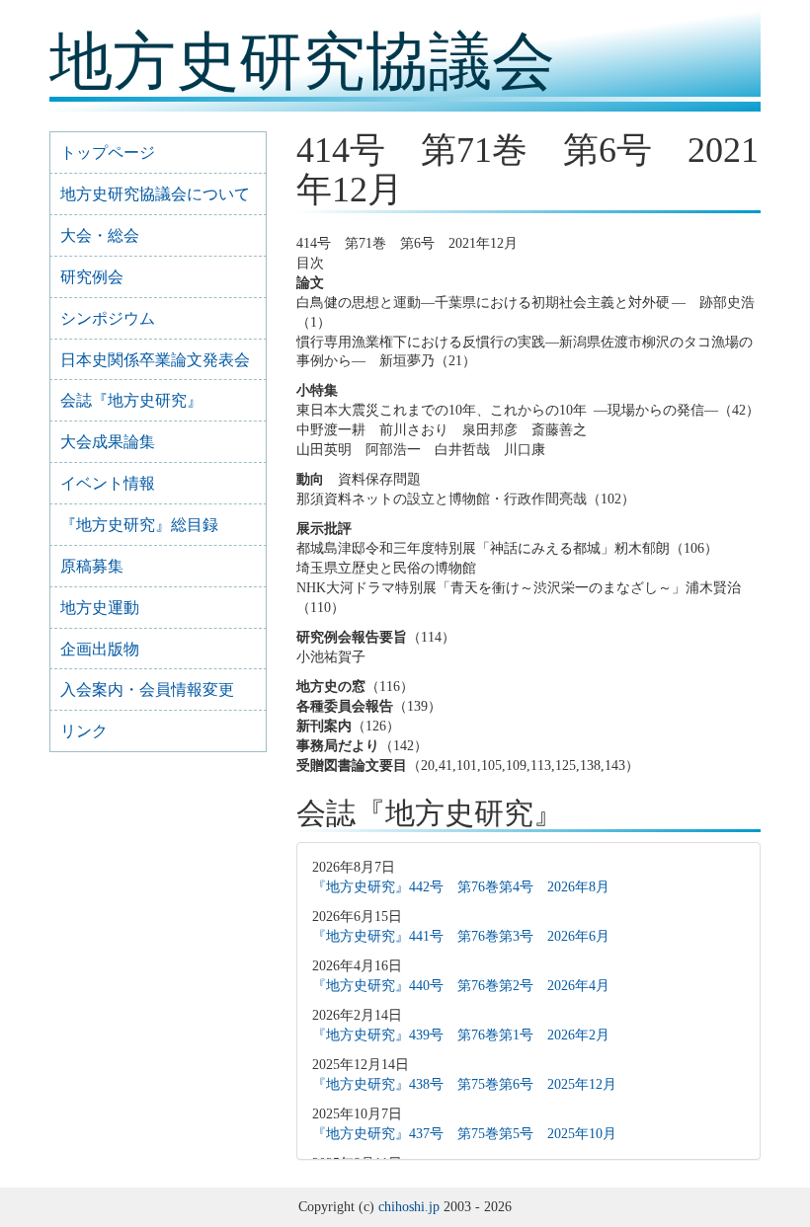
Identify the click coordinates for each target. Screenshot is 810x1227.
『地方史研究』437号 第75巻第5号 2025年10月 (464, 1133)
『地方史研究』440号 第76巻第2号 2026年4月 (460, 985)
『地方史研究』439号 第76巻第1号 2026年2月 (460, 1035)
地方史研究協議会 (302, 62)
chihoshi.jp (409, 1206)
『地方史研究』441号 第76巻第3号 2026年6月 (460, 936)
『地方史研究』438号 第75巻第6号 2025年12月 (464, 1084)
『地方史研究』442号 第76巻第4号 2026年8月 (460, 887)
